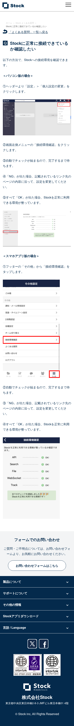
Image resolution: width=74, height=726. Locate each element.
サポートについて (15, 593)
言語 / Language (14, 627)
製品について (12, 581)
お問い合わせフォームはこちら (37, 565)
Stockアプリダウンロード (21, 616)
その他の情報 (12, 604)
